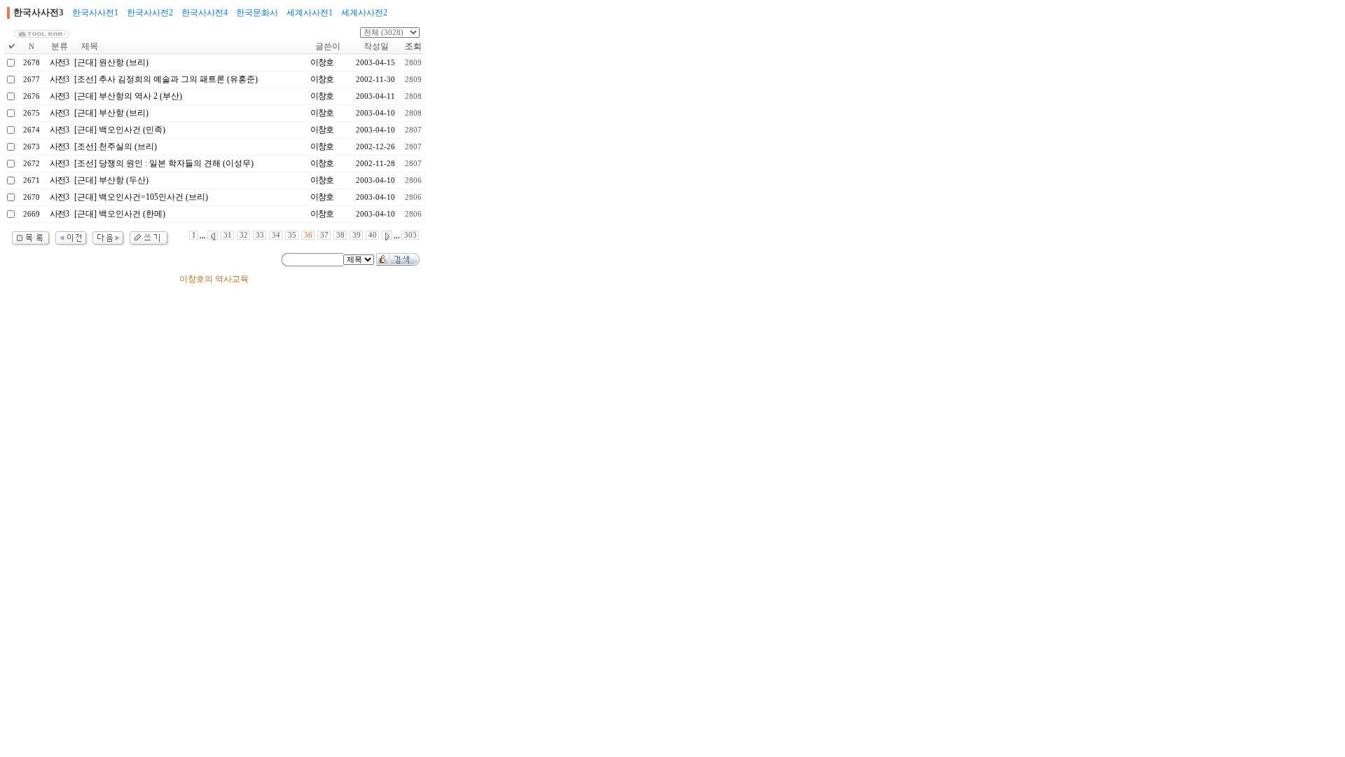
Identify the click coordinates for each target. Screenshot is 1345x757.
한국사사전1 (95, 13)
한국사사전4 (204, 13)
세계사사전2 (364, 13)
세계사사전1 (310, 13)
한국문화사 (257, 13)
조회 (413, 46)
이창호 (321, 62)
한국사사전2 (150, 13)
